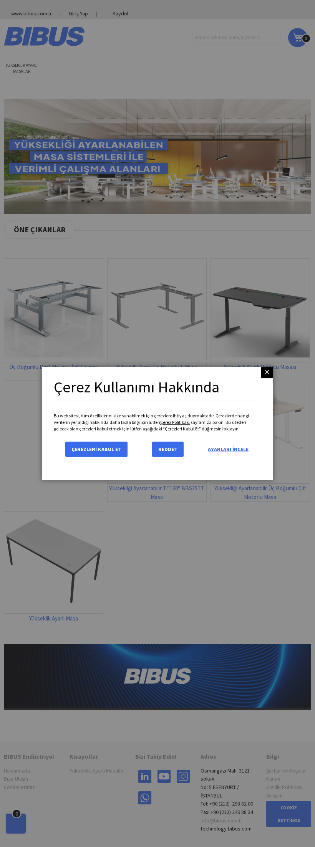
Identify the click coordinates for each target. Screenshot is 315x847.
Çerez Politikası (175, 422)
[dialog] (157, 423)
